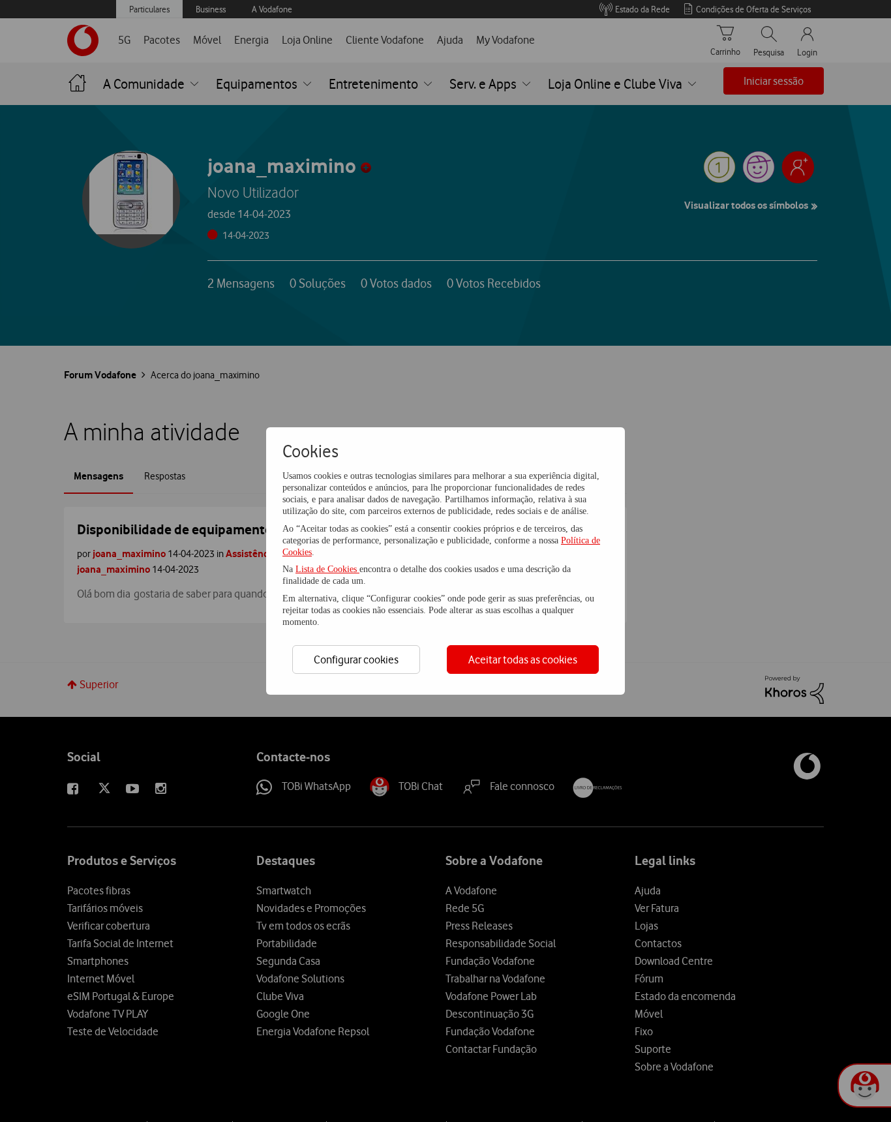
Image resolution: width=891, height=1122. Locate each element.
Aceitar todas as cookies (522, 659)
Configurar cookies (356, 659)
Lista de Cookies (327, 569)
